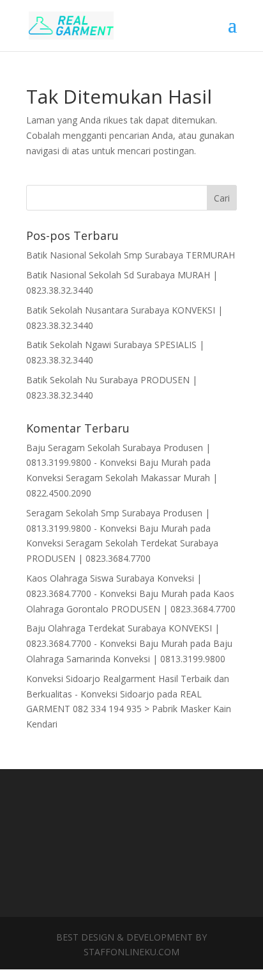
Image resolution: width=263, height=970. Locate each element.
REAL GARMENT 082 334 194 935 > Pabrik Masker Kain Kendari (128, 709)
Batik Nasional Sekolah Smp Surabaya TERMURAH (130, 255)
